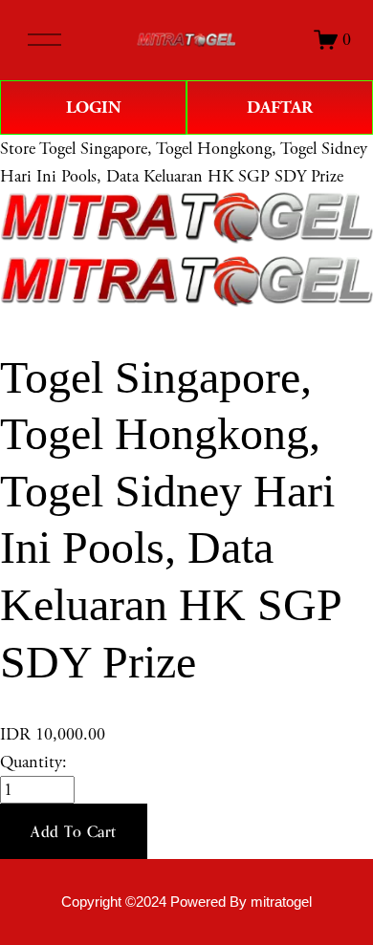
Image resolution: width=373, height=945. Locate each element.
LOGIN (93, 107)
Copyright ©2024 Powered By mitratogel (186, 902)
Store (17, 149)
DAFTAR (280, 107)
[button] (73, 831)
